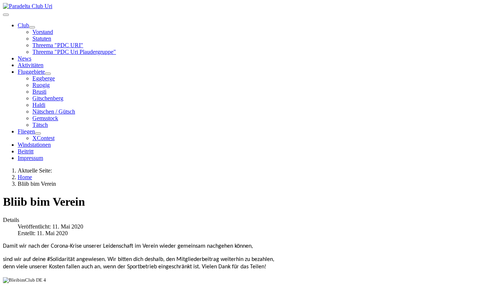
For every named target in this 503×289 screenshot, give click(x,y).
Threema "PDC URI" (57, 45)
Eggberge (43, 78)
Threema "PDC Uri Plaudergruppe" (74, 52)
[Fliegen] (38, 133)
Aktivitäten (30, 65)
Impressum (30, 158)
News (24, 58)
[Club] (32, 27)
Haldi (38, 105)
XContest (43, 138)
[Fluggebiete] (48, 74)
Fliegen (26, 131)
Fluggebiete (31, 72)
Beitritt (26, 151)
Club (23, 25)
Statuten (41, 38)
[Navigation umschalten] (6, 15)
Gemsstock (45, 118)
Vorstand (42, 32)
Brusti (39, 91)
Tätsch (40, 125)
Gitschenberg (47, 98)
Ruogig (41, 85)
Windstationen (34, 145)
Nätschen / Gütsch (53, 111)
